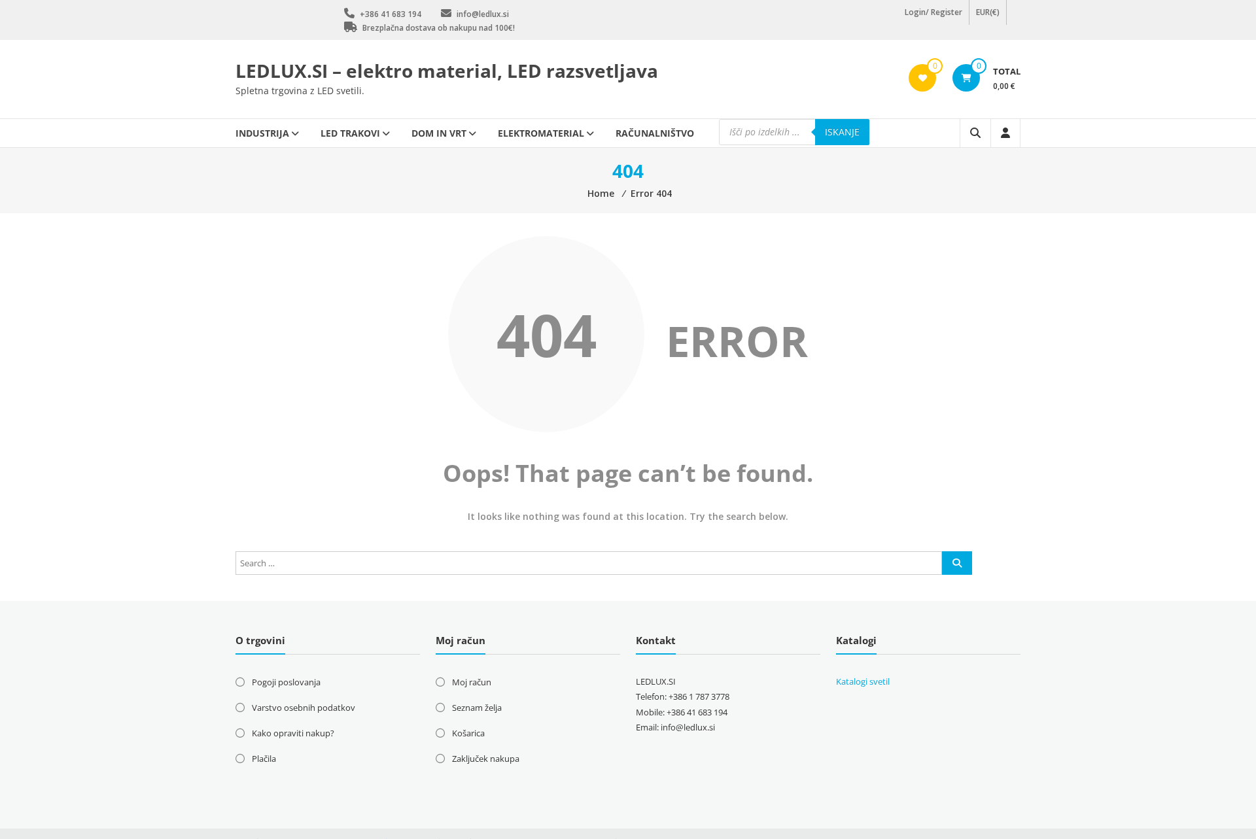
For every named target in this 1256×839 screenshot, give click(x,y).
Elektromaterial (541, 133)
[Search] (957, 563)
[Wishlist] (922, 78)
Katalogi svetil (863, 681)
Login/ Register (933, 19)
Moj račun (471, 682)
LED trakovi (350, 133)
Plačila (264, 758)
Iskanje (842, 132)
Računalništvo (655, 133)
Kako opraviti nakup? (293, 733)
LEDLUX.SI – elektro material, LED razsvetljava (447, 70)
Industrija (262, 133)
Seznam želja (477, 707)
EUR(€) (988, 19)
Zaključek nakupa (485, 758)
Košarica (468, 733)
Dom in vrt (438, 133)
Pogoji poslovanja (286, 682)
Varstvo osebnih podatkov (303, 707)
